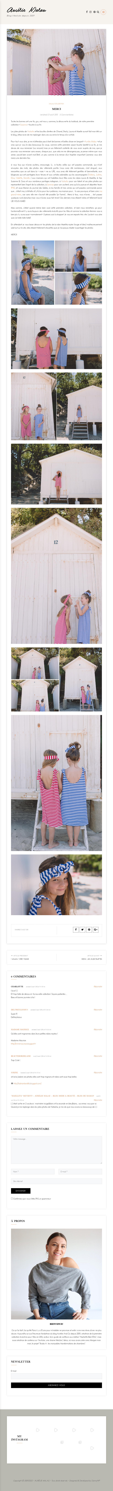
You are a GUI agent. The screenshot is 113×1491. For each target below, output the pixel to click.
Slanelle (27, 178)
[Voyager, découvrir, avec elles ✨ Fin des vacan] (37, 1448)
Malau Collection (56, 103)
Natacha (31, 131)
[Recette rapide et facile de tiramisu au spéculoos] (92, 1430)
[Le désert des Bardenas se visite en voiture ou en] (56, 1448)
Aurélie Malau (90, 141)
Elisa (13, 178)
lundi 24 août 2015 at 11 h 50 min (42, 1056)
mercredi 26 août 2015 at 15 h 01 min (30, 1072)
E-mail (13, 1371)
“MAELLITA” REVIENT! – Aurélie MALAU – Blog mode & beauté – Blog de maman (52, 1096)
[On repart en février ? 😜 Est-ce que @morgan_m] (92, 1448)
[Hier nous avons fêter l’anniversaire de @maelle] (74, 1448)
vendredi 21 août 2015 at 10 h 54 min (40, 1010)
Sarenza (50, 184)
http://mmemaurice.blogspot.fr (23, 1044)
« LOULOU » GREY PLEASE (20, 957)
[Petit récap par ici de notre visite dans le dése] (74, 1430)
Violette (19, 178)
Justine (99, 174)
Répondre (98, 986)
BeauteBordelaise (21, 1056)
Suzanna (23, 124)
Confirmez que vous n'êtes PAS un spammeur (32, 1199)
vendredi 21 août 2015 (49, 114)
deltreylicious (19, 1010)
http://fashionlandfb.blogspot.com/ (27, 1083)
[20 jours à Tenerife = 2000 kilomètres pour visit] (37, 1430)
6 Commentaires (66, 114)
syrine (14, 1073)
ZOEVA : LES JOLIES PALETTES (92, 957)
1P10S (13, 188)
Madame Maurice (20, 1029)
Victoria (91, 174)
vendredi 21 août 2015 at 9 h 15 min (35, 986)
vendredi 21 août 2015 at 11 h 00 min (41, 1029)
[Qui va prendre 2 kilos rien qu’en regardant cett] (56, 1430)
